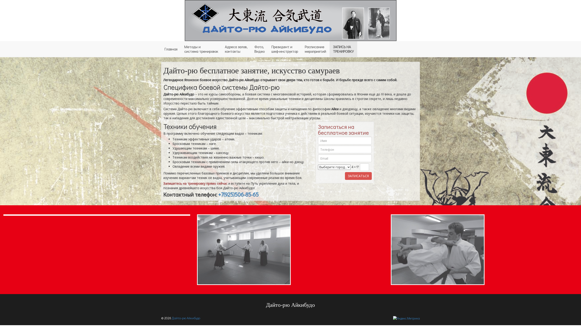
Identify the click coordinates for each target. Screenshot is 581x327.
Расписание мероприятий (315, 49)
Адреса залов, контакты (236, 49)
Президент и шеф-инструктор (284, 49)
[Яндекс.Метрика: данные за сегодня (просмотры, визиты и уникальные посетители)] (406, 318)
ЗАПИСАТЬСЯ (358, 176)
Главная (171, 49)
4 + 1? (355, 167)
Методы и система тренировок (201, 49)
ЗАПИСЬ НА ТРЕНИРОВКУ (343, 49)
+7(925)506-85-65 (238, 194)
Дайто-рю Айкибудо (186, 318)
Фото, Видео (259, 49)
